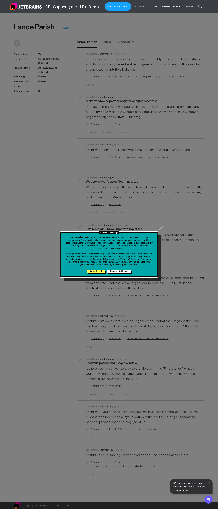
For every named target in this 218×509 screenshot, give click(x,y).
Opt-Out (133, 264)
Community (142, 6)
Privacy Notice (101, 259)
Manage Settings (119, 271)
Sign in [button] (189, 6)
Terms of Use (127, 259)
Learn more (116, 248)
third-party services (85, 262)
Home (26, 6)
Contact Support (118, 6)
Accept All (96, 271)
